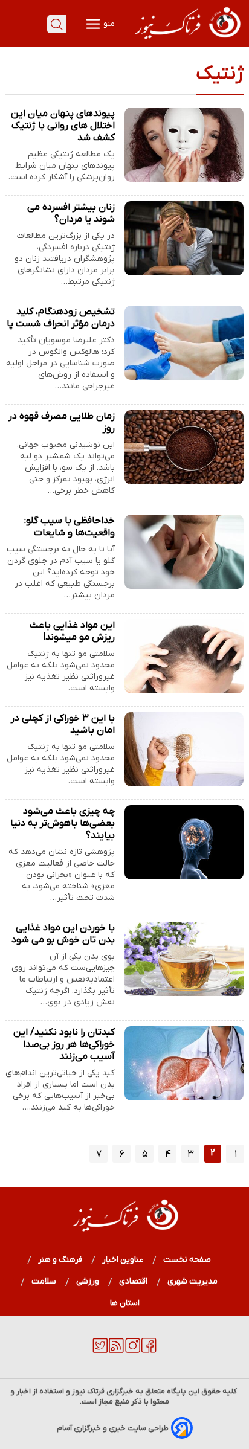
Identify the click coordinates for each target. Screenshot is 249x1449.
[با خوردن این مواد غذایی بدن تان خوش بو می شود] (184, 959)
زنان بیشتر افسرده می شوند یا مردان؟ (71, 213)
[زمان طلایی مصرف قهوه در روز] (184, 447)
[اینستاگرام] (132, 1351)
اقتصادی (133, 1281)
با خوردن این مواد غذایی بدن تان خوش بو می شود (63, 934)
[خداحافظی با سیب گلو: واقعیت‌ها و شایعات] (184, 552)
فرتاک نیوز (88, 1391)
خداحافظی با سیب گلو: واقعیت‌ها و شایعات (69, 527)
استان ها (125, 1303)
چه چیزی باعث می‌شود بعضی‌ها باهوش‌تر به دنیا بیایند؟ (62, 823)
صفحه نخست (187, 1260)
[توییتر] (100, 1351)
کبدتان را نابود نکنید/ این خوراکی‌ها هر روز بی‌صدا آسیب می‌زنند (64, 1044)
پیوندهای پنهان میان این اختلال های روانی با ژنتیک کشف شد (63, 126)
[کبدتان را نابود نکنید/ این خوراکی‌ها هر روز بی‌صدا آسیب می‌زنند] (184, 1063)
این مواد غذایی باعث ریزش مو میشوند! (72, 631)
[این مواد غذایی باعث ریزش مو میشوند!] (184, 656)
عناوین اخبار (123, 1260)
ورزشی (88, 1281)
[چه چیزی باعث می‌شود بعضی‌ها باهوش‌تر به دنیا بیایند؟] (184, 842)
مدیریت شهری (192, 1281)
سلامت (44, 1281)
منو (108, 24)
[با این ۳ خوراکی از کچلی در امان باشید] (184, 749)
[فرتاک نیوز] (186, 40)
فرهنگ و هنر (60, 1260)
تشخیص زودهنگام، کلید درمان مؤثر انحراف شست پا (61, 318)
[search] (56, 24)
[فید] (116, 1351)
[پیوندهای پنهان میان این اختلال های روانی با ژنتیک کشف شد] (184, 145)
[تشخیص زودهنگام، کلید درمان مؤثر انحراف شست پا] (184, 343)
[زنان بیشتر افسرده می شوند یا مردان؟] (184, 238)
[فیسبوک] (149, 1351)
